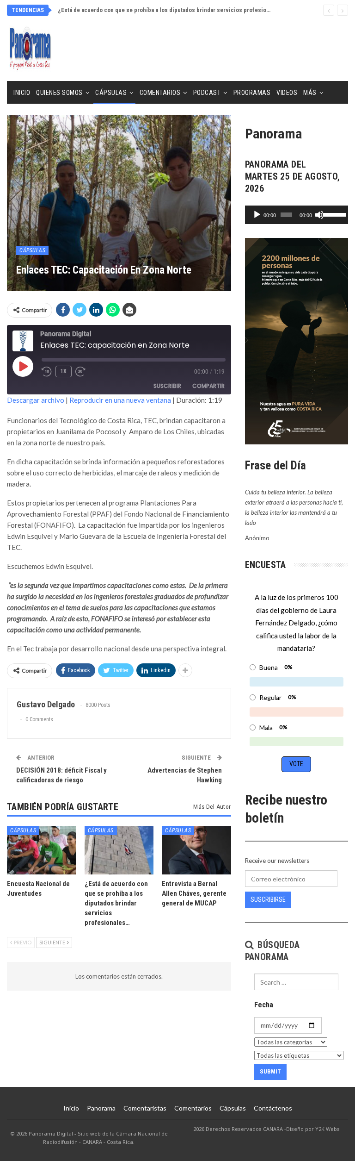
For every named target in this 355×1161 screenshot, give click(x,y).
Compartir (208, 386)
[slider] (333, 214)
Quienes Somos (59, 92)
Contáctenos (273, 1108)
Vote (296, 764)
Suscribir (167, 386)
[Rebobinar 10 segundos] (47, 372)
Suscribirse (268, 899)
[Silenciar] (319, 214)
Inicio (21, 92)
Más (310, 92)
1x (64, 371)
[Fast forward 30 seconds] (80, 372)
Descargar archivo (35, 400)
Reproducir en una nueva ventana (120, 400)
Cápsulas (111, 92)
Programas (252, 92)
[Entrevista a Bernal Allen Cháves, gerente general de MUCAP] (196, 850)
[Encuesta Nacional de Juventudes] (41, 850)
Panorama (101, 1108)
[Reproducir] (257, 214)
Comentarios (160, 92)
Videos (286, 92)
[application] (296, 215)
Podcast (207, 92)
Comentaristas (144, 1108)
